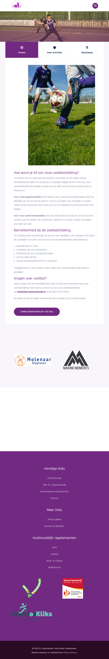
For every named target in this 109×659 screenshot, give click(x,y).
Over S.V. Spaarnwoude (54, 484)
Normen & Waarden (54, 526)
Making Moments (70, 652)
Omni (54, 547)
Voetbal (54, 554)
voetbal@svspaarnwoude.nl (31, 291)
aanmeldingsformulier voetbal (36, 311)
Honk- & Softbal (54, 560)
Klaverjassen (54, 567)
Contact (54, 498)
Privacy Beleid (54, 519)
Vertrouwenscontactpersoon (54, 491)
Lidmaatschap (54, 478)
